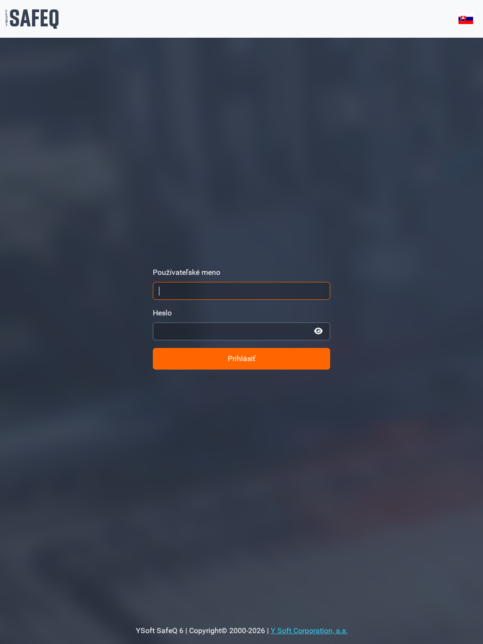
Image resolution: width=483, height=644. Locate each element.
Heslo (162, 312)
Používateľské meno (186, 272)
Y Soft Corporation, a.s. (309, 630)
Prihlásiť (242, 358)
